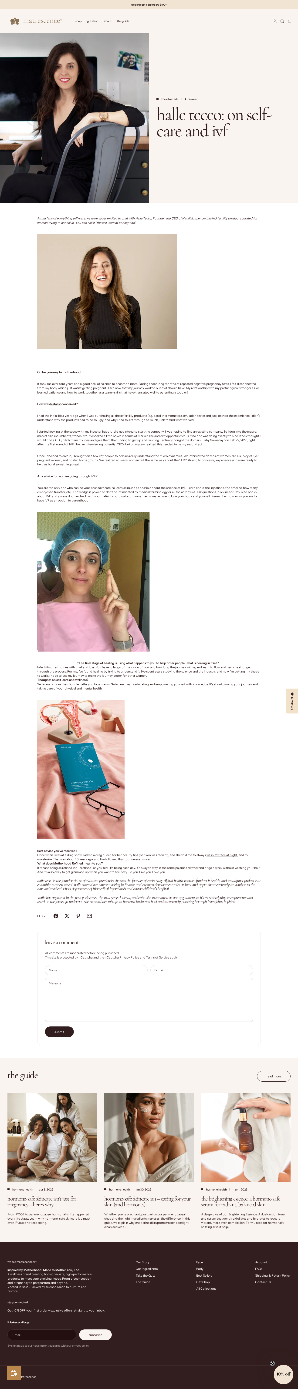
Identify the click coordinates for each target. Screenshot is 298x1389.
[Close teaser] (272, 1363)
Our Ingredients (147, 1269)
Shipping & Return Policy (273, 1275)
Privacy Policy (129, 957)
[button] (283, 1374)
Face (199, 1262)
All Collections (206, 1288)
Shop (78, 21)
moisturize (44, 859)
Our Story (142, 1262)
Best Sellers (204, 1275)
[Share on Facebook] (56, 916)
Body (199, 1269)
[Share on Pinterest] (78, 916)
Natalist (187, 218)
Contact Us (263, 1282)
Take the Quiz (145, 1275)
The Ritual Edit (170, 99)
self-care (79, 218)
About (108, 21)
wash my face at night (222, 855)
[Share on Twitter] (67, 916)
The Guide (123, 21)
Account (261, 1262)
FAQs (258, 1269)
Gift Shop (92, 21)
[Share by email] (89, 916)
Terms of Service (157, 957)
